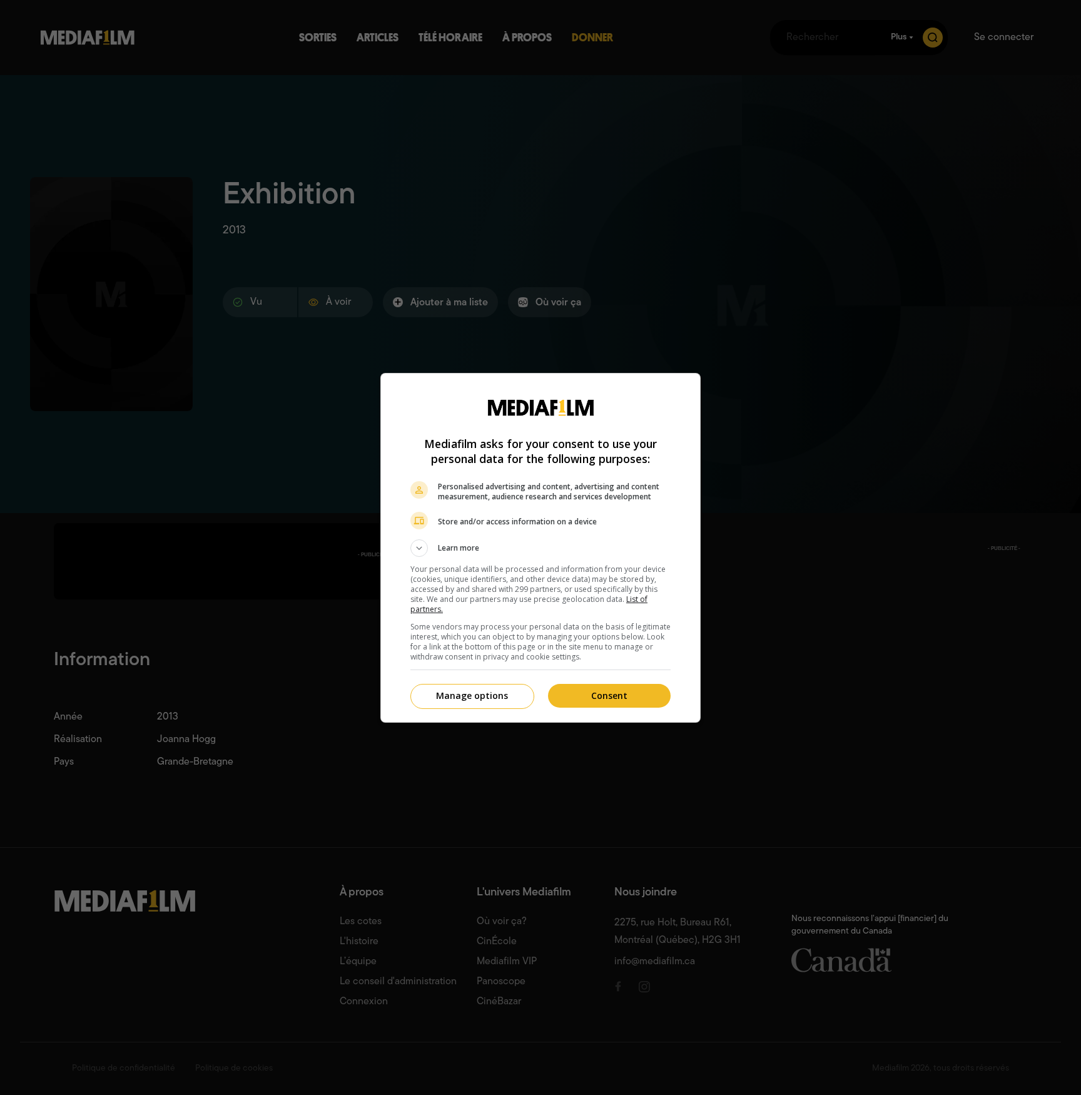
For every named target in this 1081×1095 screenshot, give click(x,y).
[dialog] (540, 548)
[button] (540, 548)
